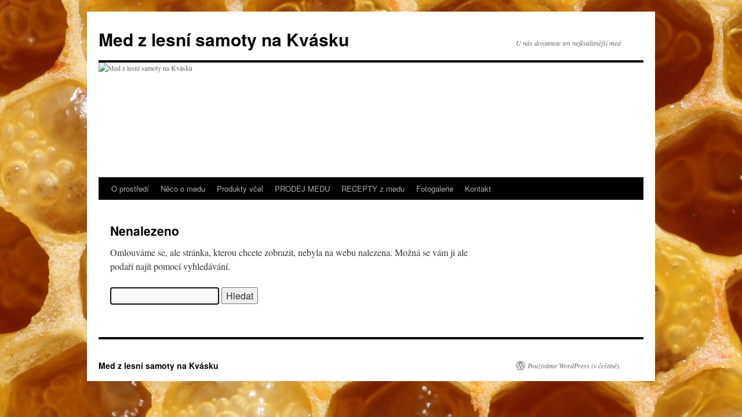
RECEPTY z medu (373, 188)
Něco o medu (183, 188)
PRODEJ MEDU (302, 188)
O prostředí (130, 188)
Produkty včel (240, 188)
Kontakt (478, 188)
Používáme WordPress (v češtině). (574, 365)
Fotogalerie (434, 188)
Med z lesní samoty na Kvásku (224, 39)
